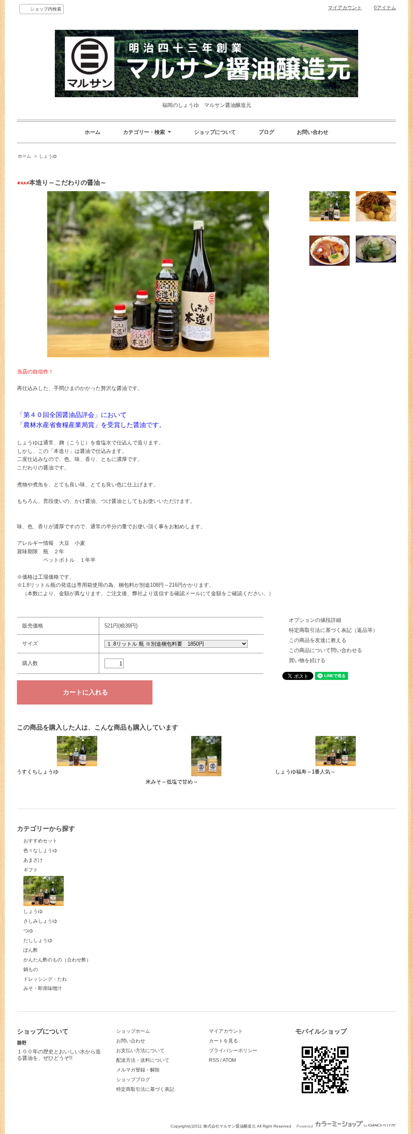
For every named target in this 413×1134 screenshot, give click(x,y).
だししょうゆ (37, 940)
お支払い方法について (140, 1050)
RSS (214, 1060)
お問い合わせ (312, 132)
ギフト (30, 870)
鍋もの (30, 969)
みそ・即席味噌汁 (42, 988)
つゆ (28, 931)
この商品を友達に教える (317, 640)
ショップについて (215, 132)
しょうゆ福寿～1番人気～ (305, 772)
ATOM (229, 1060)
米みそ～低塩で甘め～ (172, 782)
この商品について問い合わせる (325, 650)
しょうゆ (48, 156)
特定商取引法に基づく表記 (145, 1089)
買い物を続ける (307, 660)
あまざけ (33, 860)
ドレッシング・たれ (45, 979)
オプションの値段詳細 (315, 620)
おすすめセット (40, 841)
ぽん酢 (30, 950)
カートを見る (223, 1041)
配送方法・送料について (142, 1060)
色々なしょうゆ (40, 850)
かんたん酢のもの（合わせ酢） (57, 960)
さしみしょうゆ (40, 921)
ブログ (266, 132)
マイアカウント (345, 7)
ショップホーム (133, 1031)
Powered (305, 1126)
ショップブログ (133, 1079)
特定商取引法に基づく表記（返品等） (333, 630)
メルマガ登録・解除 (138, 1070)
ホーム (92, 132)
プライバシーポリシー (233, 1050)
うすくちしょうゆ (37, 772)
